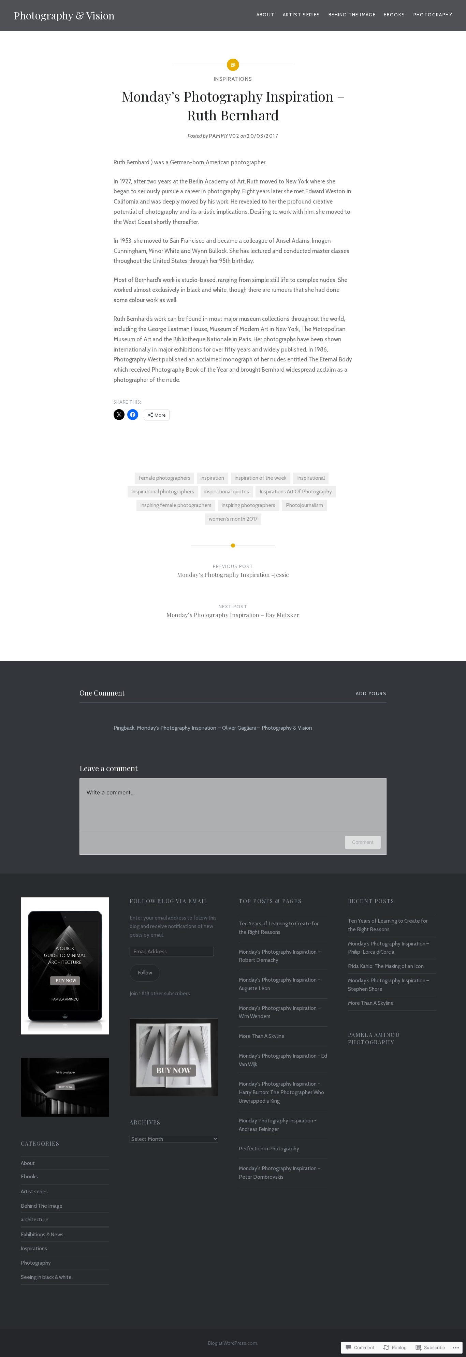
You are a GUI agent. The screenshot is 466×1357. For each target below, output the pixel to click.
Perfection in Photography (269, 1148)
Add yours (371, 693)
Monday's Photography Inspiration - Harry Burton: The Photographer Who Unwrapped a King (281, 1092)
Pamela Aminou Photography (374, 1038)
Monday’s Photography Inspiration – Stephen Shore (388, 984)
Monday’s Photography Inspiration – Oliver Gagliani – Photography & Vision (224, 728)
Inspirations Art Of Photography (296, 491)
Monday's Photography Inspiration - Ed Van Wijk (283, 1060)
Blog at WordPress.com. (233, 1343)
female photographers (164, 478)
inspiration (212, 478)
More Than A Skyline (262, 1036)
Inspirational (311, 478)
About (266, 15)
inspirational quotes (226, 491)
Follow (145, 972)
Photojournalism (304, 505)
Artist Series (301, 15)
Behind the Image (352, 15)
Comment (363, 842)
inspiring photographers (248, 505)
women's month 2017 (233, 519)
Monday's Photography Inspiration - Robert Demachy (279, 956)
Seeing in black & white (46, 1277)
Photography (432, 15)
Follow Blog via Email (169, 901)
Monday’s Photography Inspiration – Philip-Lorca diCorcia (388, 947)
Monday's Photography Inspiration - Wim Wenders (279, 1012)
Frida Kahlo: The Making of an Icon (386, 966)
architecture (34, 1219)
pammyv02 (224, 136)
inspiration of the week (261, 478)
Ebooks (394, 15)
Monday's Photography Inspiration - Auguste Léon (279, 983)
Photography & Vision (64, 15)
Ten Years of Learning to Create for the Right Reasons (279, 927)
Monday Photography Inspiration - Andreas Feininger (278, 1124)
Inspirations (233, 79)
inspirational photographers (163, 491)
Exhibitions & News (42, 1234)
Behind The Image (41, 1206)
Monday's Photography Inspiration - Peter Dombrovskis (279, 1172)
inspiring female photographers (176, 505)
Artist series (34, 1191)
